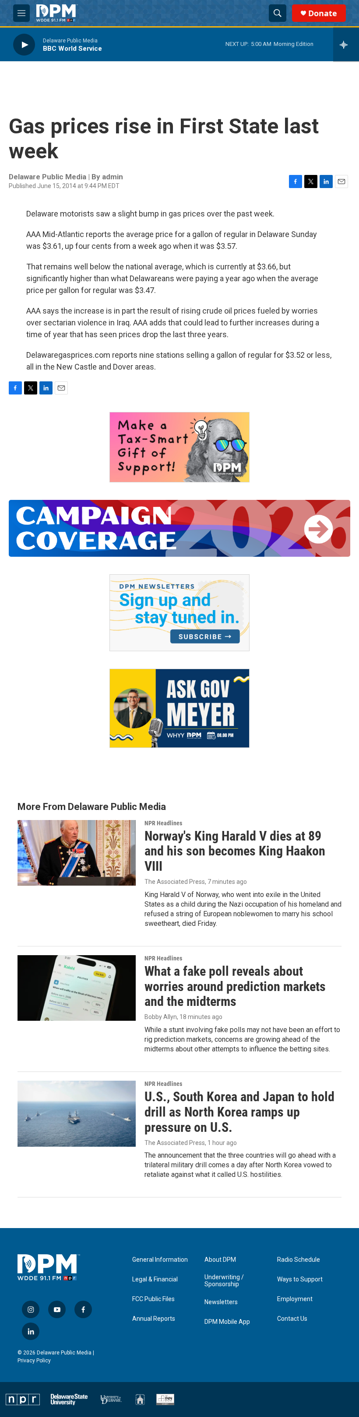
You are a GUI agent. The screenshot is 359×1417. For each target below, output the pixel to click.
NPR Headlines (163, 823)
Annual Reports (153, 1319)
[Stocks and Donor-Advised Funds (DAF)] (179, 447)
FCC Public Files (153, 1299)
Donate (322, 13)
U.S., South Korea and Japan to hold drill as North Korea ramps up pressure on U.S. (239, 1112)
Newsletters (221, 1302)
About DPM (220, 1259)
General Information (160, 1259)
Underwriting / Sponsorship (224, 1281)
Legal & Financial (155, 1279)
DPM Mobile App (227, 1322)
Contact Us (292, 1319)
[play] (24, 44)
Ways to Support (300, 1279)
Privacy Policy (34, 1361)
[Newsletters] (179, 613)
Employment (295, 1299)
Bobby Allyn (160, 1016)
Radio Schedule (298, 1259)
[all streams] (346, 44)
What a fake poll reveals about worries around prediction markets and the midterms (235, 986)
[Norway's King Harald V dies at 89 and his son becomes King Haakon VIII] (77, 853)
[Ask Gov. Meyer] (179, 708)
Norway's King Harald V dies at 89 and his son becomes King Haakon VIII (234, 851)
